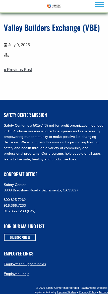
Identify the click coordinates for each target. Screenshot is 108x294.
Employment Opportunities (25, 264)
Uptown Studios (66, 292)
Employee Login (16, 274)
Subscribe (20, 237)
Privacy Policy (87, 292)
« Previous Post (18, 70)
